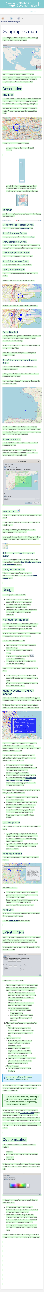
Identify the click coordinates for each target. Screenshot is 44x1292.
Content (33, 11)
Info (11, 11)
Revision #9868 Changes (10, 22)
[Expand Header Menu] (40, 4)
